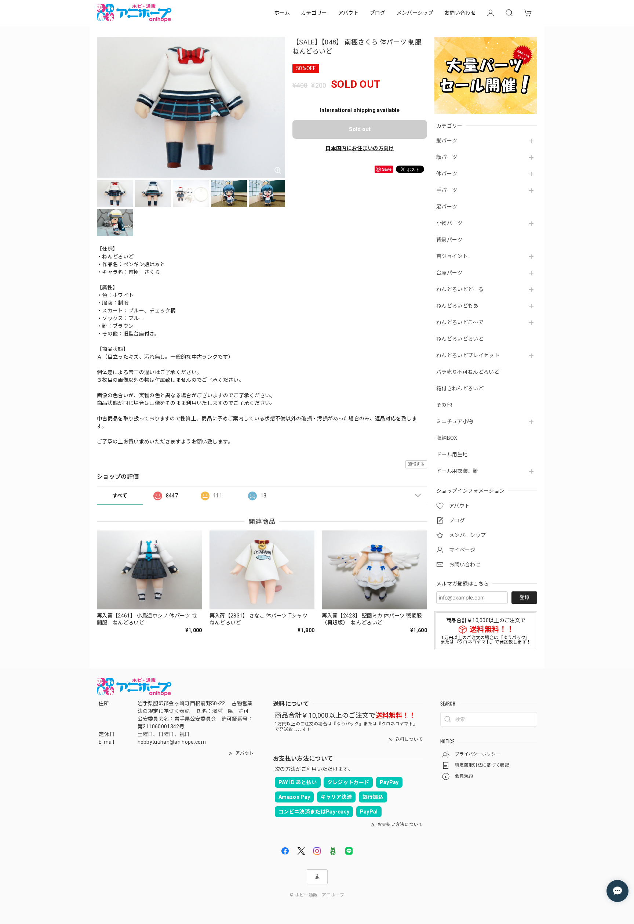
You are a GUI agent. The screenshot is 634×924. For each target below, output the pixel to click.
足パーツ (446, 207)
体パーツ (446, 174)
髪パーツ (446, 141)
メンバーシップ (415, 13)
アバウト (348, 13)
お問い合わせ (460, 13)
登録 (524, 597)
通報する (416, 464)
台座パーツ (449, 273)
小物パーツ (449, 223)
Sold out (360, 129)
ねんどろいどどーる (460, 289)
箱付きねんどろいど (460, 388)
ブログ (378, 13)
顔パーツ (446, 157)
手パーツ (446, 190)
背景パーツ (449, 240)
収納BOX (447, 438)
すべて (119, 496)
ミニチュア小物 (454, 421)
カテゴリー (314, 13)
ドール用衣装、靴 (457, 471)
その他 (444, 405)
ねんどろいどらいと (460, 339)
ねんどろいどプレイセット (467, 355)
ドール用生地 (452, 454)
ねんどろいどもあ (457, 306)
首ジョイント (452, 256)
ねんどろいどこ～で (460, 322)
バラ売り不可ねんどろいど (467, 372)
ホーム (282, 13)
